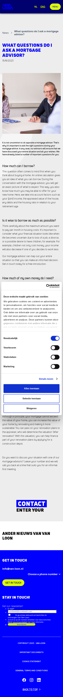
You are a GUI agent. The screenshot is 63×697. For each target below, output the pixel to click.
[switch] (55, 347)
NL (35, 6)
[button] (55, 6)
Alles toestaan (31, 388)
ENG (43, 6)
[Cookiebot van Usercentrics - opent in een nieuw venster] (46, 286)
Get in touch (13, 582)
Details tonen (46, 379)
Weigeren (31, 408)
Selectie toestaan (31, 398)
